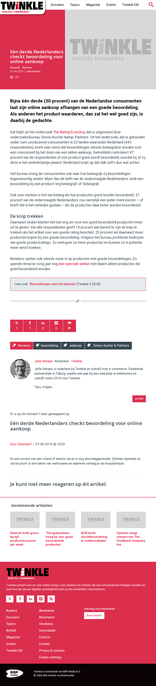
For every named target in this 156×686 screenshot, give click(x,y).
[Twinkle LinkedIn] (30, 598)
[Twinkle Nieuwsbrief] (40, 598)
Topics (75, 5)
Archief (11, 630)
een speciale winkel (74, 264)
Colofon (44, 637)
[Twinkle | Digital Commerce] (22, 7)
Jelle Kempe (33, 71)
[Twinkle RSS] (51, 598)
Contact (44, 644)
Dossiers (57, 5)
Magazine (93, 5)
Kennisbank (47, 630)
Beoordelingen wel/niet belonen (52, 284)
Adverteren (47, 617)
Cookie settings (50, 657)
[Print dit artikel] (69, 326)
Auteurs (11, 611)
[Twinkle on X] (9, 598)
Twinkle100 (130, 5)
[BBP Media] (18, 674)
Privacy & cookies (52, 651)
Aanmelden (94, 615)
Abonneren (46, 611)
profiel (139, 398)
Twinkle (76, 361)
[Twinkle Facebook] (20, 598)
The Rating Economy (69, 132)
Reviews (27, 67)
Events (111, 5)
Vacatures (46, 624)
